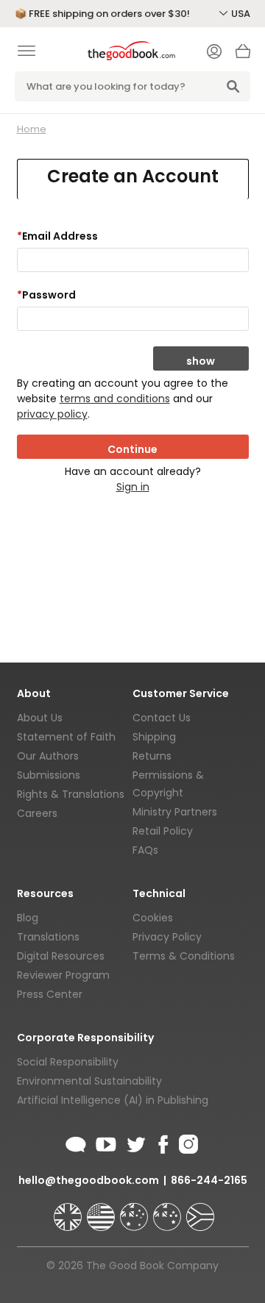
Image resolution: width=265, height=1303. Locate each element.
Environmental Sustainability (89, 1081)
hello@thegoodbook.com (88, 1180)
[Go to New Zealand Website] (168, 1210)
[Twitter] (134, 1142)
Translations (48, 936)
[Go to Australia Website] (135, 1210)
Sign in (132, 486)
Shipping (154, 736)
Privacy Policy (167, 936)
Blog (27, 917)
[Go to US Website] (102, 1210)
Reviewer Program (63, 975)
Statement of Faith (66, 736)
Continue (132, 449)
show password (201, 362)
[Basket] (243, 55)
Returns (152, 756)
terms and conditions (115, 398)
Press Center (49, 994)
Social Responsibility (68, 1061)
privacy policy (52, 414)
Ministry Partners (174, 811)
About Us (40, 717)
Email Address (57, 236)
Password (46, 295)
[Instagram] (187, 1142)
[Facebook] (162, 1142)
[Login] (214, 53)
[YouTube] (106, 1142)
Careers (37, 813)
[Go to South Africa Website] (200, 1210)
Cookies (152, 917)
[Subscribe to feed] (76, 1142)
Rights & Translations (70, 794)
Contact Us (161, 717)
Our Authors (48, 756)
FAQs (145, 850)
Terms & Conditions (183, 956)
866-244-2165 (209, 1180)
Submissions (48, 775)
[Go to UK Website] (69, 1210)
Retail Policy (162, 831)
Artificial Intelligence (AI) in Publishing (112, 1100)
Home (31, 129)
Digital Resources (61, 956)
